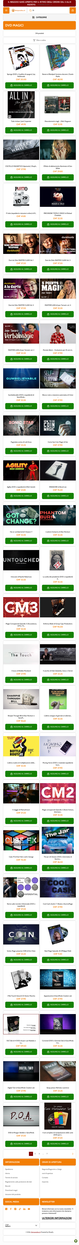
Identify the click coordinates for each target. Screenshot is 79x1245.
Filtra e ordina (41, 40)
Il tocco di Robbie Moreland (21, 671)
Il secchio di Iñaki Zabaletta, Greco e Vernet (58, 671)
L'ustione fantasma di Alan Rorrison (58, 532)
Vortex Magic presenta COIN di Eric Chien (21, 951)
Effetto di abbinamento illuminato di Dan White (58, 167)
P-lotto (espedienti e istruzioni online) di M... (21, 213)
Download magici (11, 1190)
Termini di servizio (11, 1178)
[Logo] (18, 10)
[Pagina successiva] (72, 1154)
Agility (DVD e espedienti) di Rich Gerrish (21, 487)
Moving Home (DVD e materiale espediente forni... (58, 764)
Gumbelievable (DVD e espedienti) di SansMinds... (21, 396)
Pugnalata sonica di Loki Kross (21, 442)
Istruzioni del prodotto (13, 1194)
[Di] (29, 10)
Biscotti (7, 1186)
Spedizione (9, 1169)
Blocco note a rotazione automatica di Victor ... (57, 396)
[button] (73, 10)
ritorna (7, 1173)
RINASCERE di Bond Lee (57, 487)
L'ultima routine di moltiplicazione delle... (21, 763)
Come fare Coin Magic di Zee (58, 442)
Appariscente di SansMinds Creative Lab (58, 996)
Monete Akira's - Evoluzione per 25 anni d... (58, 350)
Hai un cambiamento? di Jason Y (21, 532)
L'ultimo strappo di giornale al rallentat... (58, 716)
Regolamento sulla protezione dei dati (18, 1182)
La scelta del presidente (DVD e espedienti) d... (58, 578)
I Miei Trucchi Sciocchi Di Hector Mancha (21, 996)
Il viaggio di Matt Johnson (21, 810)
